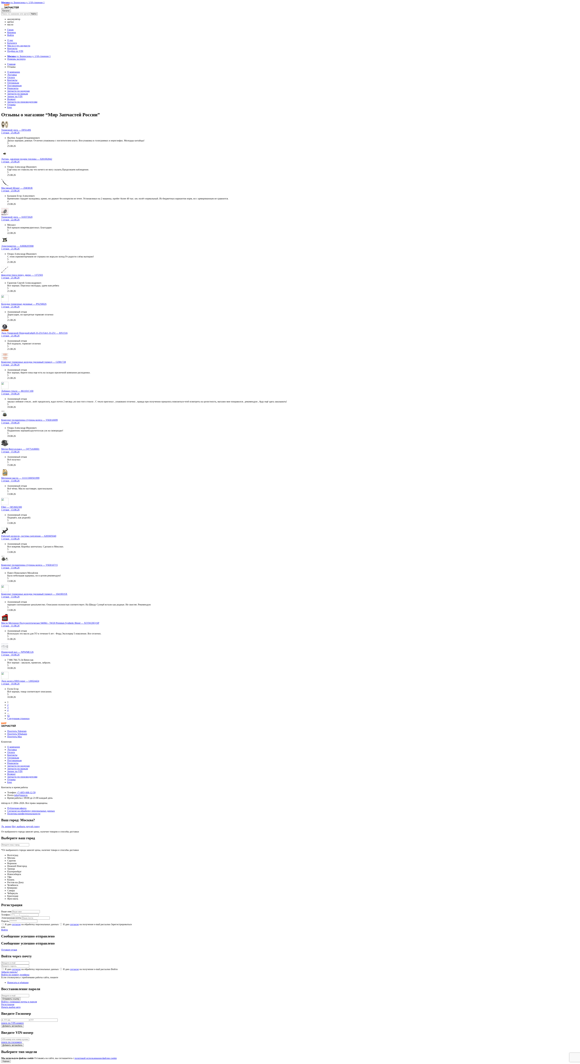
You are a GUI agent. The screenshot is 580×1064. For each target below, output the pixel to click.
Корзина (11, 32)
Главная (11, 64)
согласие (16, 924)
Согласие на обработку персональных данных (31, 811)
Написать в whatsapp (18, 982)
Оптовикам (13, 83)
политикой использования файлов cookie (95, 1058)
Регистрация (7, 1004)
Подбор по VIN (15, 51)
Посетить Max (14, 736)
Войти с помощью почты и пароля (19, 1001)
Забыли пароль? (9, 972)
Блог (9, 107)
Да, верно (6, 826)
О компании (13, 72)
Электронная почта (11, 918)
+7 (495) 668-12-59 (26, 792)
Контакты (12, 48)
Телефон (5, 914)
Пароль (5, 921)
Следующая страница (18, 718)
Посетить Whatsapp (17, 734)
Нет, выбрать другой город (26, 826)
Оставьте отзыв (9, 949)
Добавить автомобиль (12, 1026)
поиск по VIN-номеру (12, 1023)
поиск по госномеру (11, 1042)
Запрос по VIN (15, 96)
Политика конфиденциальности (23, 813)
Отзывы (11, 104)
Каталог (6, 11)
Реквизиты (12, 88)
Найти (33, 14)
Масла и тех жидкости (18, 45)
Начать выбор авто (11, 1007)
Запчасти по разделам (18, 91)
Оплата (11, 77)
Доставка (12, 74)
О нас (10, 40)
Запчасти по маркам (17, 93)
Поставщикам (14, 85)
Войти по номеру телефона (15, 974)
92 (8, 715)
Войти (10, 35)
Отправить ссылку (10, 999)
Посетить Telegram (16, 731)
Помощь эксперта (16, 59)
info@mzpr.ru (20, 795)
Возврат (11, 99)
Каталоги (12, 43)
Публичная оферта (16, 808)
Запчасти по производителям (22, 102)
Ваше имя (6, 911)
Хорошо (6, 1061)
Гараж (10, 29)
